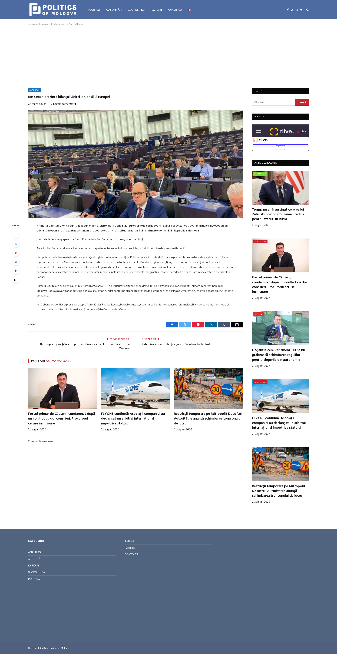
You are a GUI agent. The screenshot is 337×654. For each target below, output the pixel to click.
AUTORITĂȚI (114, 9)
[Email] (15, 279)
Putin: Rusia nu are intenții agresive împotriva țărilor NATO (177, 344)
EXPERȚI (156, 9)
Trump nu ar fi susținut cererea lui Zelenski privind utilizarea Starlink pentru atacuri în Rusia (278, 214)
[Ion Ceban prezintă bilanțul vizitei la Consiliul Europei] (135, 164)
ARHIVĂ (129, 541)
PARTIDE (130, 547)
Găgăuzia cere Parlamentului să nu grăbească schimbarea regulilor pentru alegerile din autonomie (278, 355)
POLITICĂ (94, 9)
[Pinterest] (15, 252)
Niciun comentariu (64, 103)
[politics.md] (53, 9)
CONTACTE (131, 554)
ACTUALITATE (260, 241)
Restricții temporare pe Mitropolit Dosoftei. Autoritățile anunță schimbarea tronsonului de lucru (208, 419)
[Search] (307, 10)
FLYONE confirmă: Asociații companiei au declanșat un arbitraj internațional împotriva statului (133, 419)
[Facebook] (15, 235)
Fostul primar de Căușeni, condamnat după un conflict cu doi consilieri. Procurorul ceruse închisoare (61, 419)
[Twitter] (15, 243)
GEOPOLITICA (137, 9)
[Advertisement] (168, 56)
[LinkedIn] (15, 261)
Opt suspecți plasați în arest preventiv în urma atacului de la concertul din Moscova (85, 346)
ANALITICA (175, 9)
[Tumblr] (15, 270)
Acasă (31, 24)
